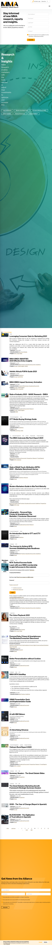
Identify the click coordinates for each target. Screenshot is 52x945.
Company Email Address (15, 572)
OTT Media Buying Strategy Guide (23, 419)
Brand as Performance (20, 114)
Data (11, 334)
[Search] (47, 1)
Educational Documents (30, 364)
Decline (45, 942)
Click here (31, 570)
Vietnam (19, 766)
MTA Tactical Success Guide (20, 562)
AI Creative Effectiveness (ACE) (39, 110)
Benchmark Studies (23, 352)
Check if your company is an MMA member (25, 577)
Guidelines (38, 364)
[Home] (1, 332)
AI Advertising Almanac (18, 729)
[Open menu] (49, 6)
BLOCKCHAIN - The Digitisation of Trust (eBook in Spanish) (22, 815)
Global (20, 353)
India (18, 353)
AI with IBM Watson (17, 714)
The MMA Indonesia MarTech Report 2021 (26, 437)
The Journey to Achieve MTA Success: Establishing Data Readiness (24, 547)
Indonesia (19, 460)
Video (21, 417)
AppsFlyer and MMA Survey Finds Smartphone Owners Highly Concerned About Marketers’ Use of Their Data (29, 646)
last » (32, 830)
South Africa (20, 377)
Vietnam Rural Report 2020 (20, 747)
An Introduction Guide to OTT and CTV (24, 533)
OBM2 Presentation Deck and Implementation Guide (20, 700)
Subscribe (43, 1)
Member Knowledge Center (22, 110)
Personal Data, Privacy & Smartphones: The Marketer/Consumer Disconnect (25, 637)
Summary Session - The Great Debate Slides (26, 773)
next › (27, 830)
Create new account (17, 588)
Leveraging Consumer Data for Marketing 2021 (28, 336)
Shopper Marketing (40, 435)
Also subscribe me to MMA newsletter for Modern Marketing (16, 897)
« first (7, 828)
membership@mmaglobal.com (16, 597)
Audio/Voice (12, 613)
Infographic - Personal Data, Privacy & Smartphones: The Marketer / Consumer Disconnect (22, 514)
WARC (16, 412)
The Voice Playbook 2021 (19, 615)
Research (31, 409)
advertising (17, 430)
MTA (11, 465)
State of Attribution (7, 110)
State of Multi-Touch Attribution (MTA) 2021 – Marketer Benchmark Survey (24, 468)
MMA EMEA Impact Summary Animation (25, 382)
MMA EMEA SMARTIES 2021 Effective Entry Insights (20, 359)
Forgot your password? (13, 585)
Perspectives (29, 458)
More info (8, 944)
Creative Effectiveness (23, 386)
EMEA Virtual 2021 (19, 389)
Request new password (18, 589)
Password (11, 580)
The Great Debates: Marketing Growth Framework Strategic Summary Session (25, 786)
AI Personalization (7, 114)
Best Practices (22, 364)
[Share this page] (50, 80)
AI (10, 435)
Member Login (37, 1)
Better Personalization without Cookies (25, 658)
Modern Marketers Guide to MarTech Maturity (27, 486)
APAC (15, 353)
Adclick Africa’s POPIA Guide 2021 (23, 371)
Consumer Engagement (14, 417)
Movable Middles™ (33, 114)
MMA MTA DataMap (17, 674)
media (21, 430)
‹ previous (13, 828)
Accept (40, 942)
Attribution (12, 510)
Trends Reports (40, 458)
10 (48, 828)
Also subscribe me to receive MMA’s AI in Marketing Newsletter (16, 900)
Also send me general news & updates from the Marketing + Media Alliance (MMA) (39, 35)
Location (27, 435)
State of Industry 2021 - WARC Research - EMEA (28, 394)
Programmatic (32, 435)
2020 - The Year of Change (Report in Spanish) (28, 804)
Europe (15, 366)
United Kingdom (21, 366)
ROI (19, 771)
